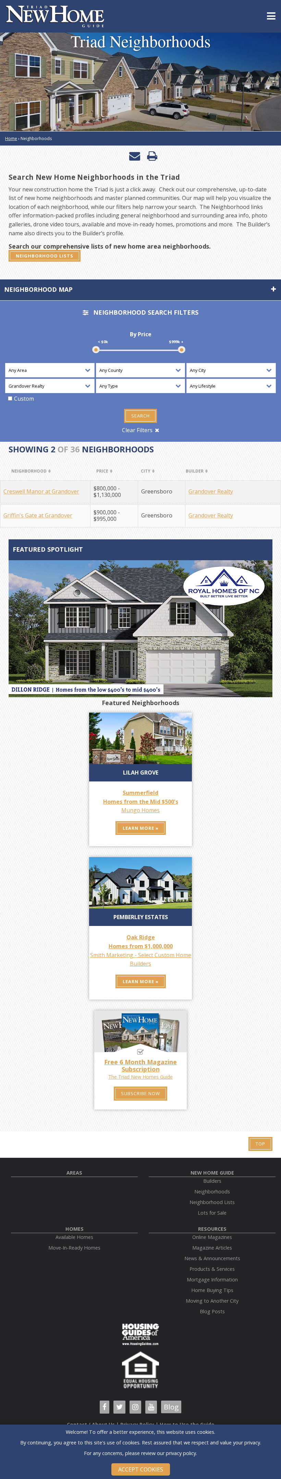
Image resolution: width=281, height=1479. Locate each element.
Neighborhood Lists (44, 256)
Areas (74, 1172)
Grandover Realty (210, 491)
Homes (74, 1229)
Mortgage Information (212, 1279)
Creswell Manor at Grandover (41, 491)
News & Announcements (212, 1258)
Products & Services (212, 1269)
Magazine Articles (212, 1247)
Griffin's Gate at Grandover (37, 516)
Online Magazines (212, 1237)
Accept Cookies (140, 1469)
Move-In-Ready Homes (74, 1247)
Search (140, 416)
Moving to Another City (212, 1301)
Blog (171, 1407)
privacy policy (181, 1453)
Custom (24, 398)
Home (11, 138)
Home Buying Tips (212, 1290)
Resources (212, 1229)
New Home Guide (212, 1172)
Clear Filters (137, 430)
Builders (212, 1181)
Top (260, 1144)
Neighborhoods (212, 1191)
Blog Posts (212, 1311)
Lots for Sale (212, 1212)
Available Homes (74, 1237)
